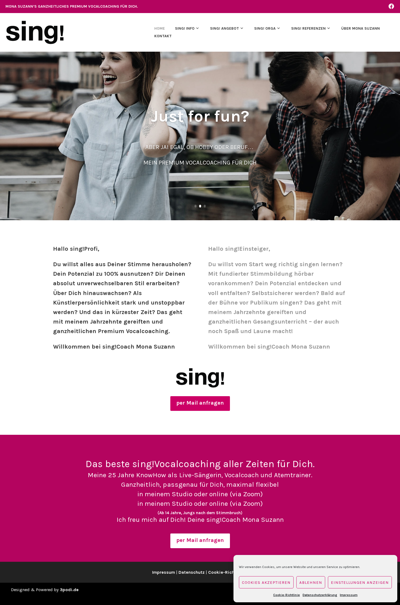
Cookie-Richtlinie (286, 595)
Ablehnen (310, 582)
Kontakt (163, 36)
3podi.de (69, 589)
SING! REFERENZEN (308, 28)
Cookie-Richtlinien (228, 572)
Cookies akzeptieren (266, 582)
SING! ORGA (265, 28)
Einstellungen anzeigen (360, 582)
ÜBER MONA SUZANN (360, 28)
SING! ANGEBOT (224, 28)
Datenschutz (192, 572)
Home (159, 28)
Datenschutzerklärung (320, 595)
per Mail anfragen (200, 403)
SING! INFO (185, 28)
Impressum (349, 595)
